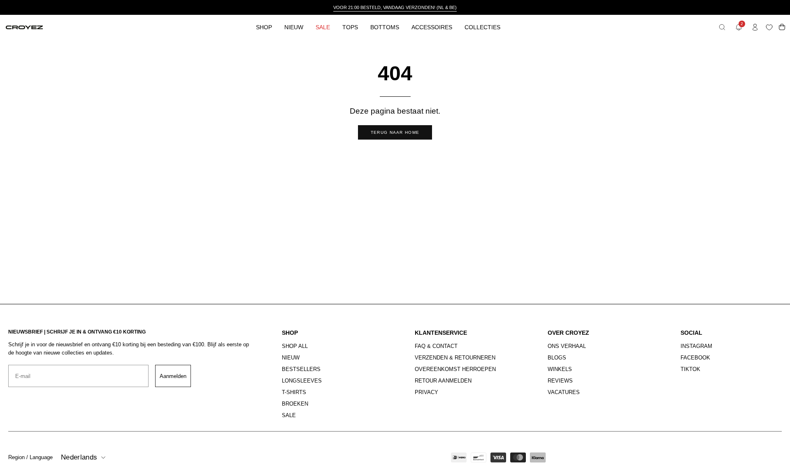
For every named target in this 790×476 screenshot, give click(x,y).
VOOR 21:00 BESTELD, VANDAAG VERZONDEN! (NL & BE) (395, 7)
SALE (289, 415)
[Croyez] (24, 27)
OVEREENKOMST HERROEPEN (455, 369)
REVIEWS (560, 381)
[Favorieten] (771, 27)
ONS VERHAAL (567, 346)
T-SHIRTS (294, 392)
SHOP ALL (295, 346)
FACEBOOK (695, 358)
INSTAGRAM (696, 346)
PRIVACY (426, 392)
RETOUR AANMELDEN (443, 381)
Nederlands (79, 457)
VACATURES (564, 392)
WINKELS (560, 369)
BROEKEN (295, 404)
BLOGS (557, 358)
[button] (722, 27)
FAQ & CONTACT (436, 346)
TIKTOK (690, 369)
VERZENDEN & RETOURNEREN (455, 358)
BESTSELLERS (301, 369)
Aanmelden (173, 376)
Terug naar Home (395, 132)
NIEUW (291, 358)
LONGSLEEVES (302, 381)
